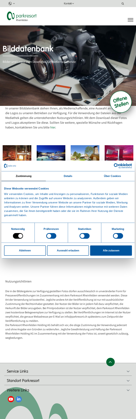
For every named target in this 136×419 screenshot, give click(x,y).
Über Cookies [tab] (112, 175)
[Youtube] (11, 398)
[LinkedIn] (19, 398)
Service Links (17, 371)
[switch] (51, 236)
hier (52, 127)
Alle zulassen (111, 250)
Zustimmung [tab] (24, 175)
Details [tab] (68, 175)
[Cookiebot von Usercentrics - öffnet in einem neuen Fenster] (116, 165)
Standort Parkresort (23, 380)
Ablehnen (25, 250)
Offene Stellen (120, 101)
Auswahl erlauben (68, 250)
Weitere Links (18, 390)
